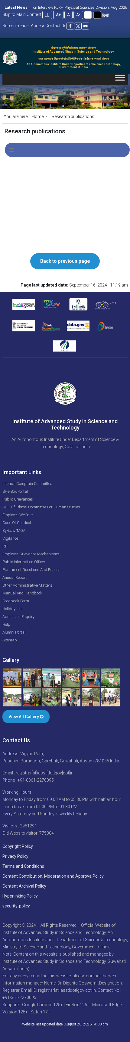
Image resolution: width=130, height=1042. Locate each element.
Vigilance (10, 538)
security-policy (16, 906)
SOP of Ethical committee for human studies (41, 507)
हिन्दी (105, 15)
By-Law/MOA (13, 530)
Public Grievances (17, 499)
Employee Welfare (17, 515)
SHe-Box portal (15, 491)
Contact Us (56, 25)
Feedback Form (15, 601)
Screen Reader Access (23, 25)
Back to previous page (65, 261)
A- (78, 15)
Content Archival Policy (24, 886)
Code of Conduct (16, 522)
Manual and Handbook (22, 593)
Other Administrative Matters (27, 585)
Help (6, 624)
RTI (5, 546)
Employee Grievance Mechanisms (30, 554)
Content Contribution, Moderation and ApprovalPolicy (53, 876)
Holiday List (12, 608)
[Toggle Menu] (120, 79)
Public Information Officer (23, 562)
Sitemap (9, 640)
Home (38, 116)
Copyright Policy (17, 846)
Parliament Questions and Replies (31, 569)
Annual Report (14, 577)
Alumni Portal (13, 632)
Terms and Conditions (23, 866)
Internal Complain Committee (27, 483)
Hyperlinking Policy (20, 896)
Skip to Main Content (21, 14)
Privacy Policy (15, 856)
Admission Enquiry (18, 616)
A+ (58, 15)
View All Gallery (24, 716)
